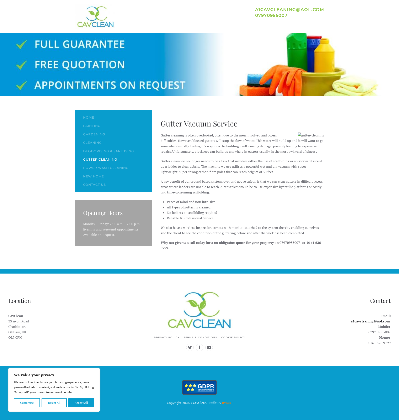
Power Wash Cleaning (106, 168)
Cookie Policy (233, 337)
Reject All (54, 403)
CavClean (200, 402)
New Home (93, 176)
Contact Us (94, 185)
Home (88, 117)
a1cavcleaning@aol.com (370, 321)
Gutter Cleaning (100, 159)
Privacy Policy (167, 337)
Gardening (94, 134)
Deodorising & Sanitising (108, 151)
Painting (92, 126)
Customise (27, 403)
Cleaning (92, 143)
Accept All (81, 403)
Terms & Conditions (200, 337)
